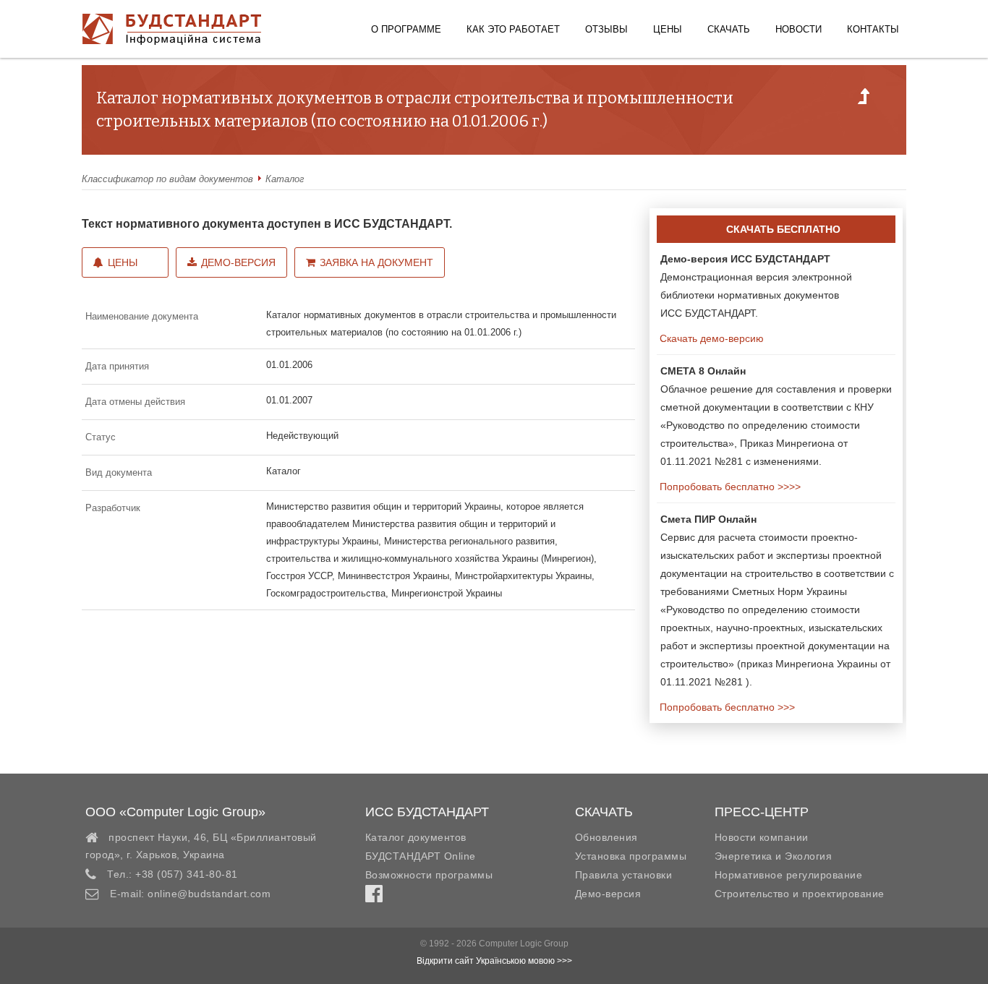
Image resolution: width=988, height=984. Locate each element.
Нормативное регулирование (789, 875)
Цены (667, 29)
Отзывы (606, 29)
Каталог (284, 179)
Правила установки (624, 875)
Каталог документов (416, 837)
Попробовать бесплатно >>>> (729, 486)
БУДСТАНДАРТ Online (420, 856)
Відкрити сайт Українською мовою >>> (494, 961)
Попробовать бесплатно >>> (726, 707)
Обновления (606, 837)
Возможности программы (429, 875)
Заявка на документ (376, 262)
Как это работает (513, 29)
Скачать (728, 29)
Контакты (873, 29)
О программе (406, 29)
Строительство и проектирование (800, 893)
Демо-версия (238, 262)
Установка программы (631, 856)
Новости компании (762, 837)
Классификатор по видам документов (167, 179)
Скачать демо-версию (710, 338)
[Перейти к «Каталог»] (863, 100)
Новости (798, 29)
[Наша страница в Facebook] (374, 897)
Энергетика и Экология (773, 856)
